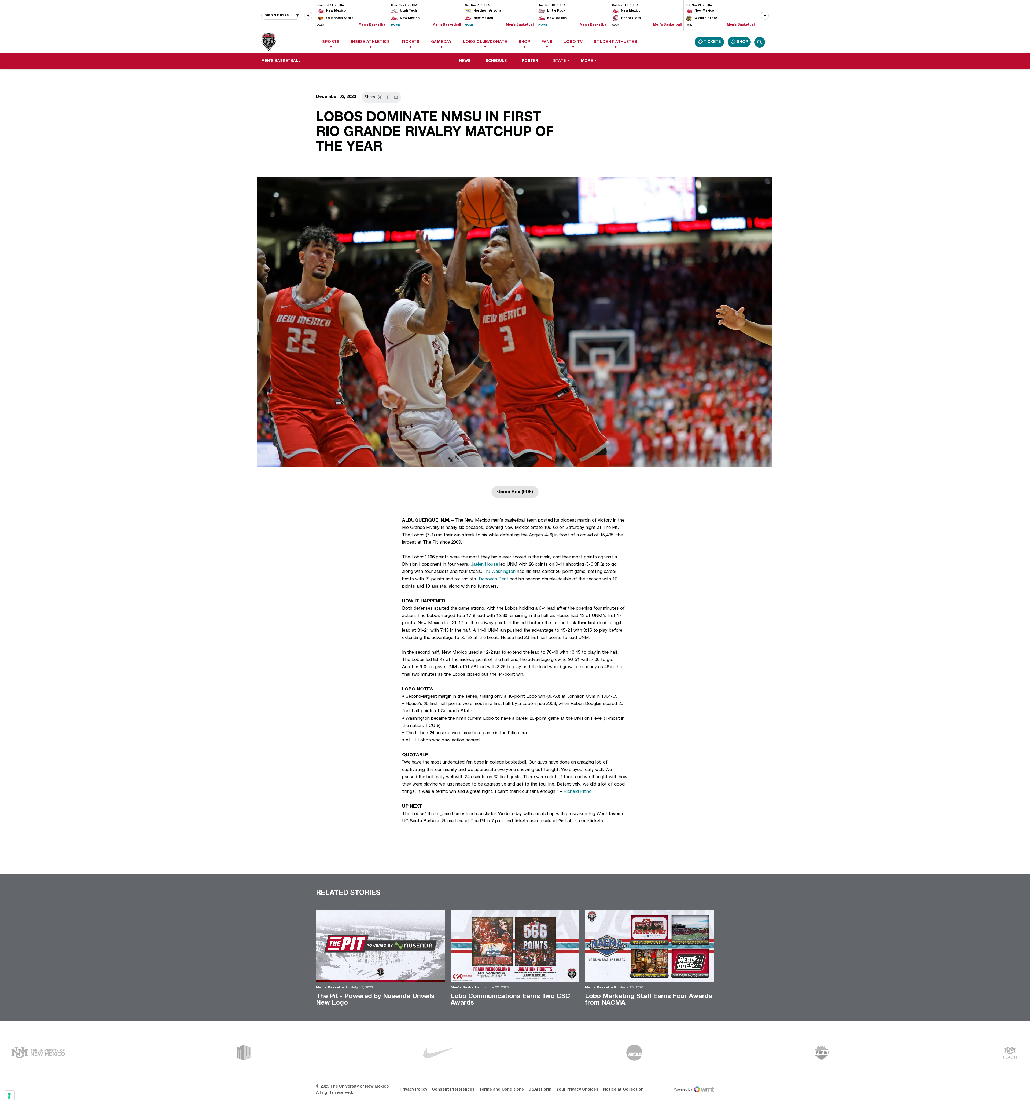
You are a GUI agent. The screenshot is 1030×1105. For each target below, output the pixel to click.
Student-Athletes (615, 42)
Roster (530, 61)
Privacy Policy (413, 1089)
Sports (331, 42)
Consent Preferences (453, 1089)
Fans (547, 42)
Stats (559, 61)
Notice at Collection (623, 1089)
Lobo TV (573, 42)
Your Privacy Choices (577, 1089)
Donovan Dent (493, 579)
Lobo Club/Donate (485, 42)
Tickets (410, 42)
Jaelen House (484, 564)
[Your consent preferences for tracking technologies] (9, 1096)
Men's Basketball (331, 987)
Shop (524, 42)
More (587, 61)
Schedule (496, 61)
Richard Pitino (578, 792)
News (464, 61)
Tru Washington (500, 572)
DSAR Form (539, 1089)
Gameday (441, 42)
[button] (308, 16)
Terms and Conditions (501, 1089)
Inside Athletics (370, 42)
